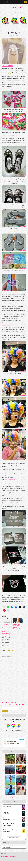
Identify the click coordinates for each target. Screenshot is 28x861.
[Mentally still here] (10, 789)
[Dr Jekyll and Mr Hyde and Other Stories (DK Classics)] (23, 825)
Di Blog (10, 859)
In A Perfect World (16, 704)
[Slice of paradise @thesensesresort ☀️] (20, 789)
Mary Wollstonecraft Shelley (9, 819)
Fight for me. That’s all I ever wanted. (17, 625)
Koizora (10, 650)
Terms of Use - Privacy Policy (9, 856)
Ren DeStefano (6, 807)
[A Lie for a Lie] (23, 807)
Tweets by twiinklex (8, 798)
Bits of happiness (11, 702)
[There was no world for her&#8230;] (7, 620)
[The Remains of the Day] (23, 831)
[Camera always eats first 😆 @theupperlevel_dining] (20, 758)
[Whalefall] (23, 813)
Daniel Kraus (6, 813)
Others (14, 30)
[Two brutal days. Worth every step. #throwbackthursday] (20, 779)
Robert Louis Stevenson (8, 827)
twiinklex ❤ (14, 8)
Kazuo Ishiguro (7, 831)
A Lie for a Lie (7, 806)
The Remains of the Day (10, 830)
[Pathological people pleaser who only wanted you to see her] (7, 638)
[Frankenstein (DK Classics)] (23, 819)
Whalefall (5, 812)
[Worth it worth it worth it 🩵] (10, 779)
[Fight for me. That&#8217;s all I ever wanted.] (18, 620)
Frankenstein (7, 818)
